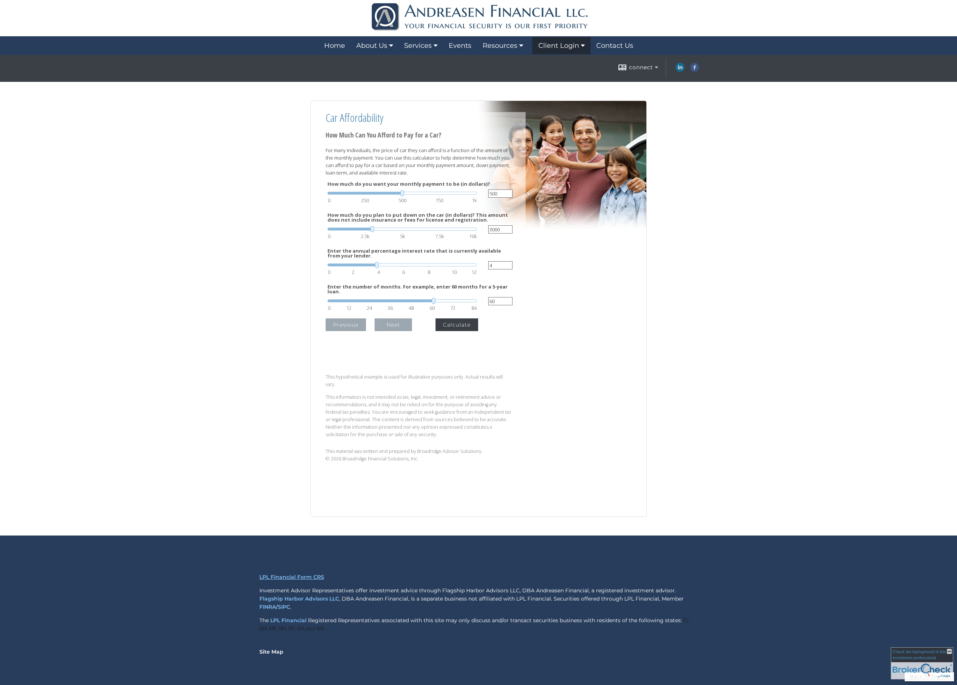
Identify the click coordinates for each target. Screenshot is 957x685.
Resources (500, 45)
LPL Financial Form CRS (291, 577)
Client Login (558, 45)
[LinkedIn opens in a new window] (680, 70)
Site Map (271, 651)
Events (460, 45)
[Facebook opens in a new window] (694, 70)
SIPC (284, 607)
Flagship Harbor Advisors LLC (299, 598)
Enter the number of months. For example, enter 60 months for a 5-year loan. (417, 289)
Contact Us (614, 45)
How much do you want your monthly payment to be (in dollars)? (408, 184)
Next (393, 324)
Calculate (457, 324)
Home (334, 45)
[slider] (402, 193)
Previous (346, 324)
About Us (371, 45)
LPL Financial (288, 620)
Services (418, 45)
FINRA (267, 607)
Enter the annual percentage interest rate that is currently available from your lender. (414, 253)
